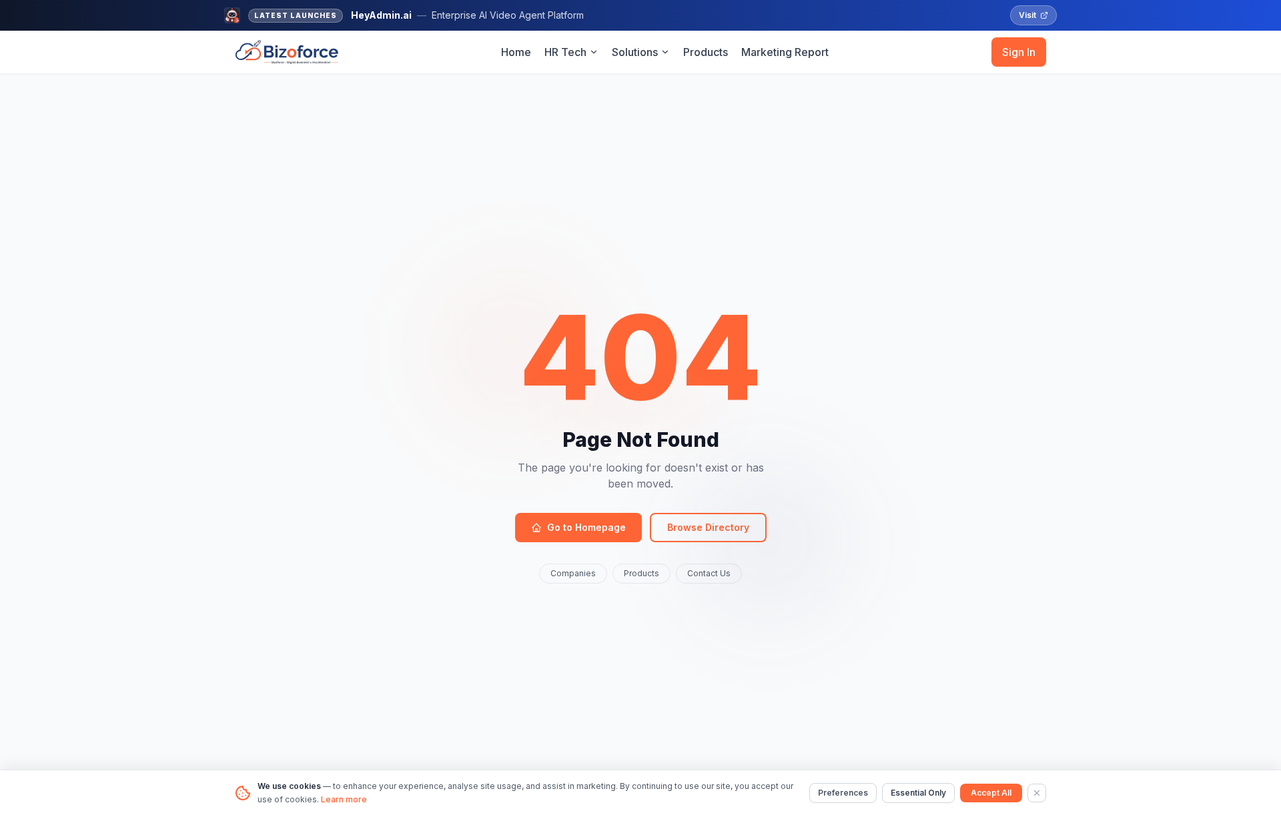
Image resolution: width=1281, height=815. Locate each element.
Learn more (344, 799)
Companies (573, 573)
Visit (1027, 15)
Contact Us (709, 573)
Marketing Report (785, 52)
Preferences (843, 793)
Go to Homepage (586, 527)
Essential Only (918, 793)
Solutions (635, 52)
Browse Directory (708, 527)
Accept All (991, 793)
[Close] (1036, 793)
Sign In (1018, 52)
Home (516, 52)
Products (705, 52)
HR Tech (565, 52)
